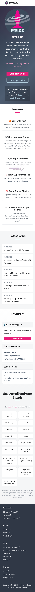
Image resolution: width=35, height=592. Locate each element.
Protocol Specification (12, 356)
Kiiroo (13, 146)
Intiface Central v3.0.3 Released (16, 250)
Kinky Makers (8, 574)
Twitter (5, 533)
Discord (15, 181)
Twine (21, 197)
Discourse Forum (9, 512)
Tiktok (5, 560)
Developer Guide (17, 80)
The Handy (20, 146)
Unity (6, 197)
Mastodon (7, 536)
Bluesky (6, 530)
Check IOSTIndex (17, 338)
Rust (17, 124)
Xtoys (5, 571)
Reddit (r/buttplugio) (10, 518)
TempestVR (7, 577)
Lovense (8, 146)
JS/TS (11, 127)
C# (7, 127)
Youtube (6, 557)
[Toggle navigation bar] (3, 2)
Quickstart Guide (17, 74)
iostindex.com (12, 407)
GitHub (5, 553)
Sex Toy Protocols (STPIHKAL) (14, 359)
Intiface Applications (10, 547)
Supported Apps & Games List (14, 550)
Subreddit (24, 181)
